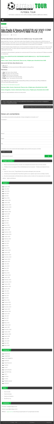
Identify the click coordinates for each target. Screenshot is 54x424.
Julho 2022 (6, 291)
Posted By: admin (5, 34)
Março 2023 (6, 272)
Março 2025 (6, 225)
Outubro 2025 (7, 209)
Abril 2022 (6, 297)
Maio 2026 (6, 193)
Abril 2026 (6, 195)
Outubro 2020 (7, 331)
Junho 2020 (6, 340)
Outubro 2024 (7, 236)
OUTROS (6, 378)
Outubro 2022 (7, 284)
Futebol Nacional (8, 362)
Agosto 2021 (7, 313)
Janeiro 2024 (7, 252)
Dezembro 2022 (7, 279)
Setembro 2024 (7, 238)
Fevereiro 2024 (7, 250)
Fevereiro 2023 (7, 275)
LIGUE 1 (5, 374)
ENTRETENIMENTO (8, 358)
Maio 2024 (6, 243)
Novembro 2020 (7, 329)
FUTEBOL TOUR (28, 12)
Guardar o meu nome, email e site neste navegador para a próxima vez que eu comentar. (21, 148)
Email (2, 138)
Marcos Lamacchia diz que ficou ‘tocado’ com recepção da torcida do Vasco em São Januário (25, 164)
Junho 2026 (6, 191)
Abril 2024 (6, 245)
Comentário (4, 119)
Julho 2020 (6, 338)
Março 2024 (6, 247)
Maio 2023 (6, 268)
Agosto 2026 (7, 186)
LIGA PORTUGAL (7, 372)
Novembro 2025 (7, 207)
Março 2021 (6, 322)
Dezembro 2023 (7, 254)
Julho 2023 (6, 263)
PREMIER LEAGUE (8, 381)
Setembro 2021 (7, 311)
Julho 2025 (6, 216)
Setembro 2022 (7, 286)
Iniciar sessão (7, 391)
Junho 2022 (6, 293)
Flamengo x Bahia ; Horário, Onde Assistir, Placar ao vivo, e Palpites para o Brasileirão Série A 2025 (24, 87)
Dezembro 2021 (7, 304)
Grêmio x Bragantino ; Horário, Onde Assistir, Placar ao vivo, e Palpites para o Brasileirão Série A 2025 (25, 89)
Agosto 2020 (7, 336)
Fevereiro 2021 (7, 325)
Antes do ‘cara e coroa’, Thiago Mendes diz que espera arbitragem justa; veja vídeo (22, 171)
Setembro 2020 (7, 334)
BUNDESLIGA (7, 353)
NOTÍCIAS (6, 376)
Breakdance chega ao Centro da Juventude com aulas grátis (37, 106)
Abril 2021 (6, 320)
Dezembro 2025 (7, 204)
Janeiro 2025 (7, 229)
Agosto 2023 (7, 261)
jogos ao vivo (10, 411)
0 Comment (14, 34)
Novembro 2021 (7, 306)
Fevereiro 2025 (7, 227)
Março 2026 (6, 198)
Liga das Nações (8, 369)
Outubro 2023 (7, 259)
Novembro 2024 (7, 234)
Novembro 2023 (7, 257)
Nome (2, 133)
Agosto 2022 (7, 288)
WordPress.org (7, 398)
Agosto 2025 (7, 213)
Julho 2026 (6, 189)
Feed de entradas (8, 394)
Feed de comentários (8, 396)
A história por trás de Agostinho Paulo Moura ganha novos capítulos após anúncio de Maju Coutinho (26, 173)
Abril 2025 (6, 223)
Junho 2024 (6, 241)
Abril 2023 (6, 270)
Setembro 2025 (7, 211)
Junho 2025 (6, 218)
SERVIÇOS (6, 383)
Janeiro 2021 (7, 327)
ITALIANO (6, 365)
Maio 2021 (6, 318)
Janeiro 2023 (7, 277)
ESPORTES (4, 23)
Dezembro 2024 (7, 232)
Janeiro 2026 (7, 202)
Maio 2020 (6, 343)
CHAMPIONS (7, 356)
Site (2, 143)
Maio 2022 (6, 295)
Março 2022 (6, 300)
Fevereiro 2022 (7, 302)
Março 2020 (6, 345)
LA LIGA (5, 367)
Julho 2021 (6, 316)
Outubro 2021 (7, 309)
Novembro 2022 (7, 282)
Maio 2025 (6, 220)
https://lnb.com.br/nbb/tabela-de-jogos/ (10, 84)
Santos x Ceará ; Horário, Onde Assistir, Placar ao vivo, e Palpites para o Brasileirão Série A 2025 (23, 60)
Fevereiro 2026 (7, 200)
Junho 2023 (6, 266)
